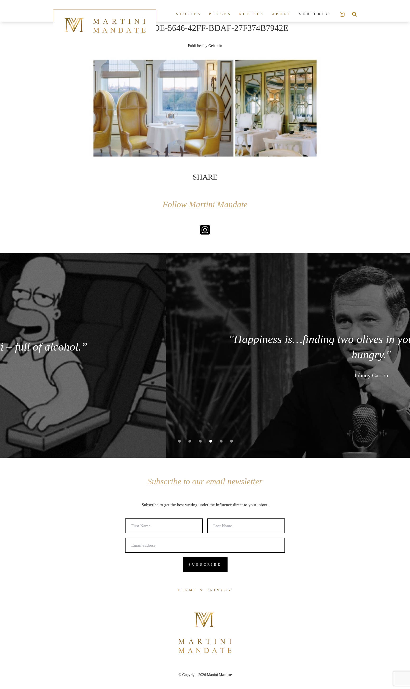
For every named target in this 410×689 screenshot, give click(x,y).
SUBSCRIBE (315, 14)
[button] (179, 441)
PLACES (220, 14)
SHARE (205, 177)
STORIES (188, 14)
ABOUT (282, 14)
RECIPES (251, 14)
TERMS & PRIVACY (205, 590)
